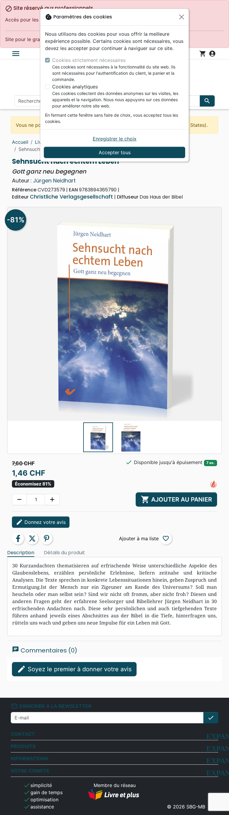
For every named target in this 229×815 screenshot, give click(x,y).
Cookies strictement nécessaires (89, 60)
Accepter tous (115, 152)
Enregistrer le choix (115, 139)
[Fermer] (181, 17)
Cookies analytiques (75, 87)
